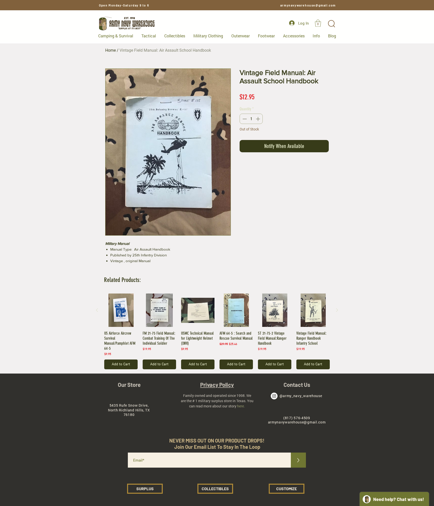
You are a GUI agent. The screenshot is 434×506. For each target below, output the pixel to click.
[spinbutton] (251, 119)
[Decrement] (244, 119)
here (240, 406)
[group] (217, 331)
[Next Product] (337, 310)
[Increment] (258, 119)
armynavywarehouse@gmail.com (308, 5)
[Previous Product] (97, 310)
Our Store (129, 384)
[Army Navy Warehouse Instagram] (274, 396)
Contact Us (297, 384)
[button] (318, 23)
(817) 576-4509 (296, 417)
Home (110, 50)
